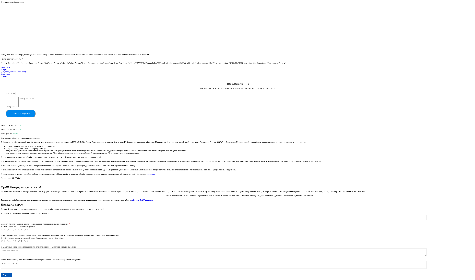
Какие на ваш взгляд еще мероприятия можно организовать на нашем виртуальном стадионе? (41, 260)
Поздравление (12, 106)
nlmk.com (151, 174)
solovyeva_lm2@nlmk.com (142, 200)
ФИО (8, 93)
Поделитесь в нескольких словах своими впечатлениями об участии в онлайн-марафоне (38, 247)
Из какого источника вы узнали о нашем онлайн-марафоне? (26, 213)
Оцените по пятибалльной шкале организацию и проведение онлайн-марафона (35, 224)
